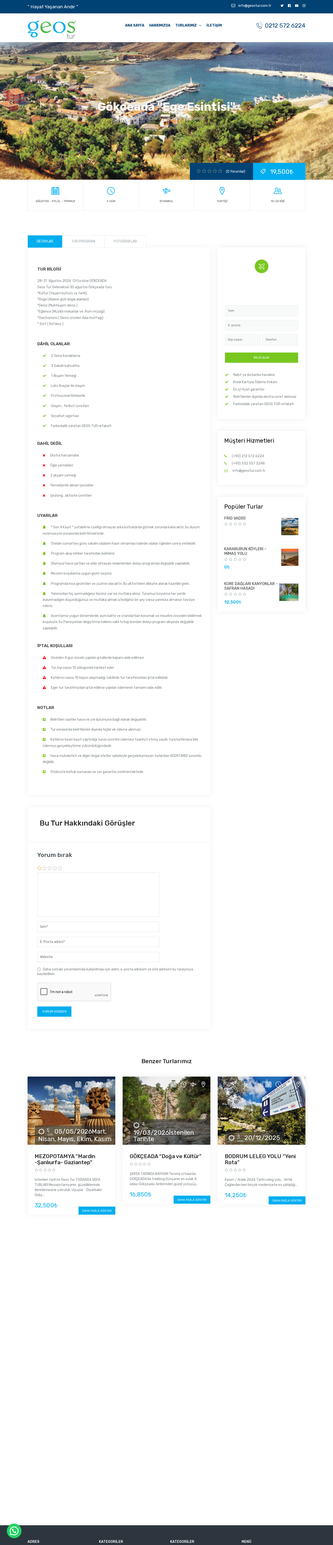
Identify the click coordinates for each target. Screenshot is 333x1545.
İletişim (214, 25)
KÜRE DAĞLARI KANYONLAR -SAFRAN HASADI (251, 586)
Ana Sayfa (134, 25)
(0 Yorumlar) (235, 171)
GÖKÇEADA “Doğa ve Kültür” (166, 1156)
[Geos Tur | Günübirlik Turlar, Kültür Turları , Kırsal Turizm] (52, 30)
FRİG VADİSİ (234, 518)
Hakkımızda (159, 25)
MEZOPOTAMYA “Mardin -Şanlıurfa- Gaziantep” (65, 1159)
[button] (14, 1531)
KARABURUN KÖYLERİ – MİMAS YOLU (245, 551)
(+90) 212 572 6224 (248, 456)
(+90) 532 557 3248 (248, 463)
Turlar (153, 118)
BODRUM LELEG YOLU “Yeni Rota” (260, 1159)
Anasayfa (135, 118)
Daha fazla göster (97, 1210)
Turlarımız (186, 25)
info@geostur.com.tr (254, 6)
